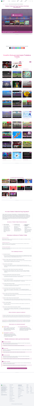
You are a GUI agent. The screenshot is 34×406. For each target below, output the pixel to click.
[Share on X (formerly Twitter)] (10, 48)
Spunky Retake (11, 394)
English (27, 386)
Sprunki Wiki (11, 399)
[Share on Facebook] (12, 48)
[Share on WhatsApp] (18, 48)
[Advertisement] (17, 39)
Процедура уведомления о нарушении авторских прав (4, 394)
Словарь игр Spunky (12, 398)
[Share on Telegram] (20, 48)
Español (31, 390)
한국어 (27, 390)
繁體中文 (28, 387)
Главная (11, 386)
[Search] (29, 1)
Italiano (31, 391)
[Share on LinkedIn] (16, 48)
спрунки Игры (26, 1)
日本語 (31, 387)
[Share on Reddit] (22, 48)
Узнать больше (20, 391)
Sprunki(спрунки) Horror (20, 320)
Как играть (19, 394)
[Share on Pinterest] (24, 48)
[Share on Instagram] (14, 48)
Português (28, 391)
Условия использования (21, 390)
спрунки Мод (18, 1)
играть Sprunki (21, 1)
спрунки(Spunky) (12, 387)
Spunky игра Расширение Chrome (4, 392)
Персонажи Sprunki (12, 395)
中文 (30, 386)
